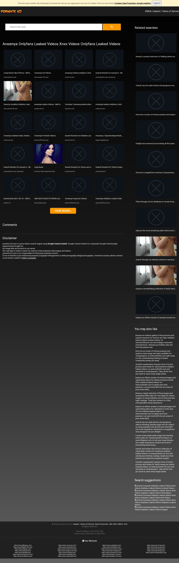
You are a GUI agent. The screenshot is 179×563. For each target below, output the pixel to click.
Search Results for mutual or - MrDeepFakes (22, 167)
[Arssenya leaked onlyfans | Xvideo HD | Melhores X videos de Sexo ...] (79, 69)
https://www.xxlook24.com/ (67, 554)
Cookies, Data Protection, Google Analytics (133, 3)
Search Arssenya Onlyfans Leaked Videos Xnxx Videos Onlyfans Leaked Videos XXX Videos (155, 491)
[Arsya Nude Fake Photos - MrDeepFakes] (18, 69)
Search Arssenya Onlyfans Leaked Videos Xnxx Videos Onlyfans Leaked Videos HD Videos (155, 496)
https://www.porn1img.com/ (156, 545)
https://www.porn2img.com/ (156, 547)
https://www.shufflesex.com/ (22, 556)
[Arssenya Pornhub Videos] (48, 131)
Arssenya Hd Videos (42, 73)
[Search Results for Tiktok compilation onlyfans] (110, 163)
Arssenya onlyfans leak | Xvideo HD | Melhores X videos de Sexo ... (31, 135)
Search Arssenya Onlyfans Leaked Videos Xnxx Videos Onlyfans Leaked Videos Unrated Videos (155, 487)
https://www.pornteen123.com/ (112, 552)
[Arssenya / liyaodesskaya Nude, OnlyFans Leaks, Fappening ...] (110, 131)
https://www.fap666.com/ (23, 552)
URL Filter (113, 524)
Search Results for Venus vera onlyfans (81, 167)
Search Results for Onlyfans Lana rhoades (82, 135)
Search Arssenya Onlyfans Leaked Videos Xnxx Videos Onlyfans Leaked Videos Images (155, 508)
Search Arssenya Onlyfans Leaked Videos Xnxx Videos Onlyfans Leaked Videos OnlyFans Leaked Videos (155, 502)
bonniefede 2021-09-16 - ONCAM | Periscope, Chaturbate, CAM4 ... (31, 198)
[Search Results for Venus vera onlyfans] (79, 163)
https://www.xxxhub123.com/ (67, 549)
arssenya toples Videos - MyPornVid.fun (50, 104)
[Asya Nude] (48, 163)
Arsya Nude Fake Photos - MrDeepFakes (20, 73)
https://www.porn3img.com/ (156, 549)
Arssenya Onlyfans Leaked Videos (110, 198)
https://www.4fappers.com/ (23, 545)
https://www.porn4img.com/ (156, 551)
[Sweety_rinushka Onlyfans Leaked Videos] (18, 100)
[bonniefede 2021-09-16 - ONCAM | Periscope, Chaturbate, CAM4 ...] (18, 194)
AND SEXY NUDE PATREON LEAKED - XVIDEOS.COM (55, 198)
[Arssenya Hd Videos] (48, 69)
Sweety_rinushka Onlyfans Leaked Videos (21, 104)
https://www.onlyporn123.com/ (112, 556)
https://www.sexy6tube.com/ (111, 545)
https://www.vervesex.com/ (67, 545)
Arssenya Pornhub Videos (45, 135)
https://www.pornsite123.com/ (23, 554)
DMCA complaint (29, 258)
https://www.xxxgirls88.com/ (67, 556)
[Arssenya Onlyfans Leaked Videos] (110, 194)
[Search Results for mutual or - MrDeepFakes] (18, 163)
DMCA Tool (122, 524)
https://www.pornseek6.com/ (111, 551)
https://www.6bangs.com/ (23, 549)
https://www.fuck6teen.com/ (112, 547)
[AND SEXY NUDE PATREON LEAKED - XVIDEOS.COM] (48, 194)
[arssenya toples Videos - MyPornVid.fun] (48, 100)
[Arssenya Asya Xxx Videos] (79, 194)
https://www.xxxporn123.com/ (67, 551)
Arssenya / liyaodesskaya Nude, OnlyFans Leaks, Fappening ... (121, 135)
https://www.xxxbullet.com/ (67, 547)
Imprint (156, 11)
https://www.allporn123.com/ (111, 554)
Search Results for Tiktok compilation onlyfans (115, 167)
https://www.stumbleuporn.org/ (156, 552)
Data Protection (101, 524)
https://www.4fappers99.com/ (23, 547)
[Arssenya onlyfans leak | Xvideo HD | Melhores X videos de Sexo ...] (18, 131)
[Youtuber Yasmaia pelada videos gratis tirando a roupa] (79, 100)
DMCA (148, 11)
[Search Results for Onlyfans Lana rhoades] (79, 131)
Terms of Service (170, 11)
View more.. (63, 210)
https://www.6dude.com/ (23, 551)
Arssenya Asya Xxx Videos (76, 198)
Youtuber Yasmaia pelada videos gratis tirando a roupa (87, 104)
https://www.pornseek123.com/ (111, 549)
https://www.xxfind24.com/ (67, 552)
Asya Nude (38, 167)
